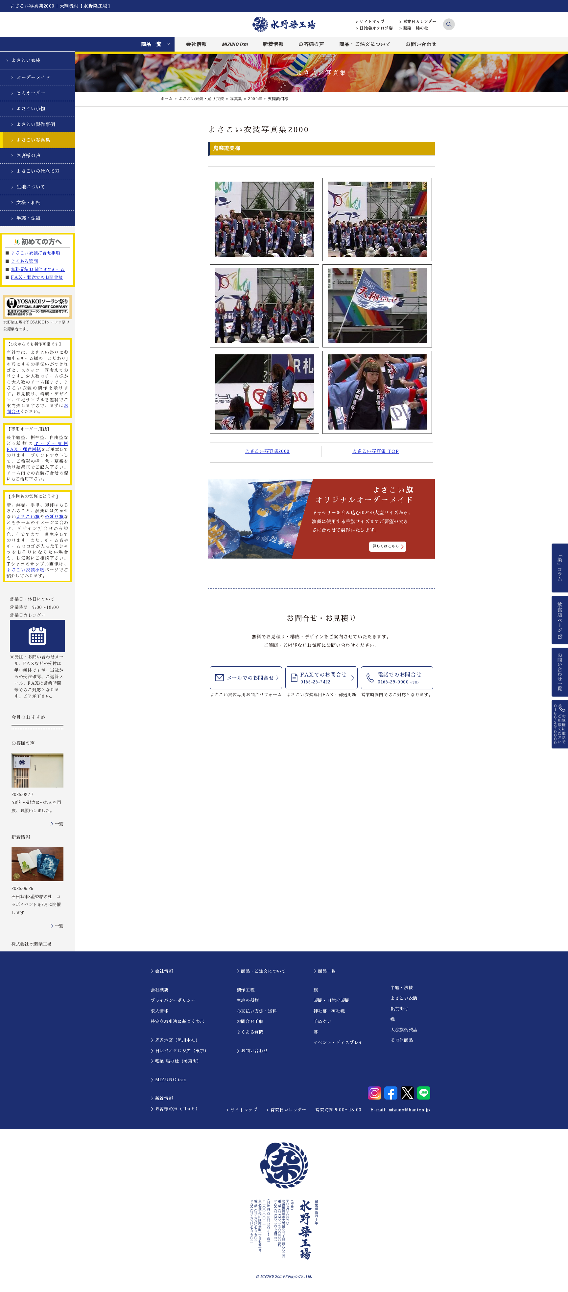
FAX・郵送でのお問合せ (37, 277)
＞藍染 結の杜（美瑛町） (176, 1061)
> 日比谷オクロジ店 (374, 28)
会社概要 (160, 990)
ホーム (166, 99)
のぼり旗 (54, 517)
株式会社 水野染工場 (31, 944)
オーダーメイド (33, 77)
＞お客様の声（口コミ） (175, 1109)
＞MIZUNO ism (168, 1080)
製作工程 (246, 990)
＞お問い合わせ (252, 1051)
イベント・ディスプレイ (338, 1042)
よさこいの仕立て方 (38, 171)
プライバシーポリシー (173, 1000)
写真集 (236, 99)
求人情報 (160, 1011)
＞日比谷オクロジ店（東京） (180, 1051)
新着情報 (273, 44)
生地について (30, 187)
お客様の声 (311, 44)
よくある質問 (24, 261)
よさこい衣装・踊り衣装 (201, 99)
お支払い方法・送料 (257, 1011)
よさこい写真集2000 (267, 451)
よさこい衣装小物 (26, 570)
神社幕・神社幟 (329, 1011)
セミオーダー (30, 93)
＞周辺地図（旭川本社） (175, 1040)
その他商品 (401, 1040)
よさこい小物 (30, 108)
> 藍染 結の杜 (414, 28)
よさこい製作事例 (35, 124)
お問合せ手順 (250, 1021)
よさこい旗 (28, 517)
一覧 (59, 824)
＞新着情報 (162, 1098)
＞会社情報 (162, 971)
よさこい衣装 (26, 60)
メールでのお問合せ (250, 678)
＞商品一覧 (325, 971)
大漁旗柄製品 (403, 1030)
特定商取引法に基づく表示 (177, 1021)
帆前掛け (399, 1009)
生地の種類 (248, 1000)
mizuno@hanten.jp (409, 1110)
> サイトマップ (370, 22)
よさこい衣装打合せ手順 (35, 253)
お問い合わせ (421, 44)
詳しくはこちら (385, 546)
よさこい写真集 (33, 140)
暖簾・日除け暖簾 (331, 1000)
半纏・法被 (28, 218)
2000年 (255, 99)
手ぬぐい (323, 1021)
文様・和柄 (28, 202)
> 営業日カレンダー (418, 22)
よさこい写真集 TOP (375, 451)
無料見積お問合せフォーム (38, 269)
